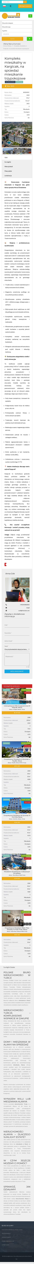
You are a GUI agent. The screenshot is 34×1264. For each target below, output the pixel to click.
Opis (6, 157)
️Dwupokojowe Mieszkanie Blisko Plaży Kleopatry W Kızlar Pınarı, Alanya (17, 928)
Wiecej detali (9, 166)
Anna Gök (10, 573)
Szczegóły (8, 162)
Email (28, 608)
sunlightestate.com (23, 610)
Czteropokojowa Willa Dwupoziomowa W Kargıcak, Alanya (17, 706)
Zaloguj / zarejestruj (26, 6)
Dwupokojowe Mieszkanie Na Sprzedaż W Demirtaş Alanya (17, 816)
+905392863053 (24, 604)
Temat (6, 646)
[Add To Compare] (27, 145)
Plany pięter (8, 171)
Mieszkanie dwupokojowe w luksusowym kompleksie (17, 872)
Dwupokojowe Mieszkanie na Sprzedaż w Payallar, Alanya (17, 760)
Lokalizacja (8, 175)
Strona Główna (7, 46)
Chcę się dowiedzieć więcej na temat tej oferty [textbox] (16, 649)
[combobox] (17, 649)
